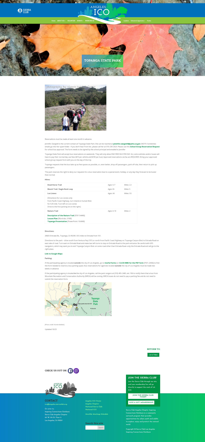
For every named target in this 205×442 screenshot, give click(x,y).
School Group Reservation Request (145, 146)
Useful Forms (110, 263)
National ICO (91, 409)
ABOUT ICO (60, 21)
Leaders (126, 21)
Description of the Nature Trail (61, 215)
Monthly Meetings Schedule (96, 414)
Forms (149, 21)
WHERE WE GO (89, 21)
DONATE (79, 21)
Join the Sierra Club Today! (143, 396)
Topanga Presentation (57, 221)
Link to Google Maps (53, 254)
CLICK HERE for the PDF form (131, 263)
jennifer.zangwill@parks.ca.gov (126, 144)
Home (53, 21)
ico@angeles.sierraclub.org (56, 404)
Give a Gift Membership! (141, 402)
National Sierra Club (93, 407)
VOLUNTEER (71, 21)
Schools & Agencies (137, 21)
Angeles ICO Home (93, 401)
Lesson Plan (53, 218)
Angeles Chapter (92, 404)
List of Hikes (153, 355)
